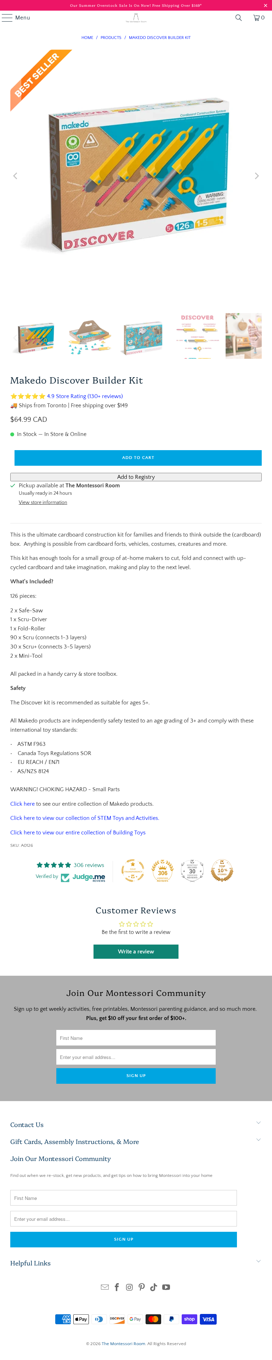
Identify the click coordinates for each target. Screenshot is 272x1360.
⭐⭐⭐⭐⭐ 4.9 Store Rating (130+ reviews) (66, 396)
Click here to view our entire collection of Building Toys (78, 832)
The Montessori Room (123, 1343)
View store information (43, 502)
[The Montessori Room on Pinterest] (142, 1288)
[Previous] (15, 176)
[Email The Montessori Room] (105, 1288)
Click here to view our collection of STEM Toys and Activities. (84, 818)
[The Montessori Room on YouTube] (166, 1288)
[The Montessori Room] (136, 18)
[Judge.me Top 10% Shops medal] (222, 870)
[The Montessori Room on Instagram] (129, 1288)
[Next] (256, 176)
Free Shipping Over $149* (177, 5)
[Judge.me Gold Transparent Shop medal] (132, 870)
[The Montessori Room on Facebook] (117, 1288)
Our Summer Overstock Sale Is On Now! (111, 5)
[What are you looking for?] (238, 18)
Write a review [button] (136, 951)
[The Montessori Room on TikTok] (154, 1288)
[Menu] (4, 18)
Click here (22, 804)
